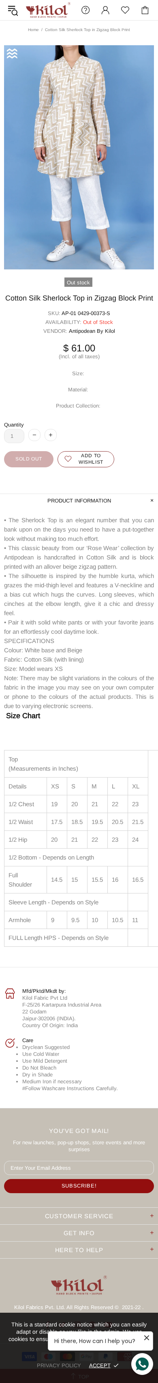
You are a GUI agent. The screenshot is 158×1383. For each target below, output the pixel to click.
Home (33, 29)
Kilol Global (48, 10)
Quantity (14, 425)
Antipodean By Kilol (92, 331)
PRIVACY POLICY (59, 1365)
